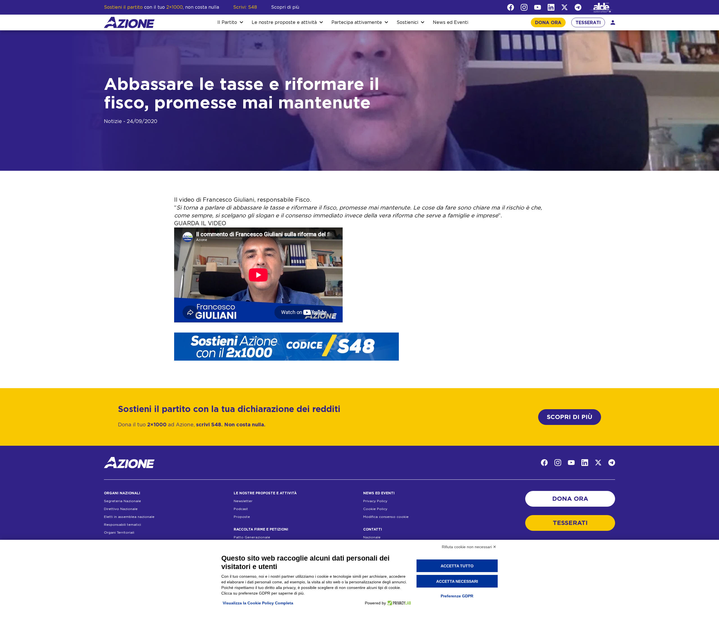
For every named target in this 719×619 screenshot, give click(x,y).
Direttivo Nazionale (121, 509)
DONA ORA (548, 23)
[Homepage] (129, 22)
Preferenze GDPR (457, 596)
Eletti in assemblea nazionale (129, 516)
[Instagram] (524, 7)
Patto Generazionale (252, 537)
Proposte (242, 516)
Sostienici (407, 22)
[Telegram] (578, 7)
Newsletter (243, 501)
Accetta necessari (457, 581)
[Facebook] (510, 7)
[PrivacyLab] (398, 603)
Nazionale (372, 537)
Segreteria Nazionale (122, 501)
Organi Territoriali (119, 532)
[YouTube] (537, 7)
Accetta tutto (457, 566)
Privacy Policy (375, 501)
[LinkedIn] (551, 7)
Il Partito (227, 22)
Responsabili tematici (122, 524)
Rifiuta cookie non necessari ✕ (469, 547)
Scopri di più (285, 7)
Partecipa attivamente (356, 22)
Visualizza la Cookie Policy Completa (258, 603)
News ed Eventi (450, 22)
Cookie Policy (375, 509)
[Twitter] (564, 7)
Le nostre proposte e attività (284, 22)
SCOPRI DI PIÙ (569, 417)
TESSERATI (588, 23)
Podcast (241, 509)
